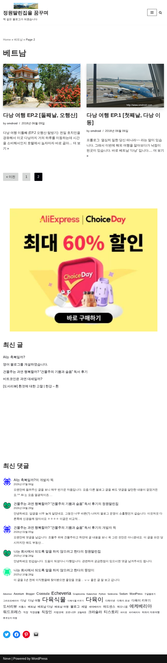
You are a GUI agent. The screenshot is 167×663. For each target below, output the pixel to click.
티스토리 (111, 612)
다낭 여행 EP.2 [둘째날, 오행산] (40, 115)
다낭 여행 (34, 600)
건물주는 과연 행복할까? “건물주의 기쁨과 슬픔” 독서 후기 (45, 371)
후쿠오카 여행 (10, 618)
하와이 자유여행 (151, 612)
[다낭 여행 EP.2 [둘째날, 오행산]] (41, 85)
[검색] (160, 12)
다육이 (94, 599)
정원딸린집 (110, 504)
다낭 (23, 600)
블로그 (75, 606)
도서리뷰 (10, 606)
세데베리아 (95, 606)
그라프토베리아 (11, 600)
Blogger (30, 594)
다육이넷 (110, 600)
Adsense (7, 594)
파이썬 (123, 612)
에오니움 (122, 606)
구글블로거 (150, 594)
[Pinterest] (26, 634)
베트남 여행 (62, 606)
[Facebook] (16, 634)
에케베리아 (141, 606)
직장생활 (35, 612)
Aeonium (19, 594)
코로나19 (70, 612)
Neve (7, 658)
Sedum (123, 593)
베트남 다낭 (45, 606)
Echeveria (61, 593)
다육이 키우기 (141, 600)
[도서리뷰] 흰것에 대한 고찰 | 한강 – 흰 (31, 386)
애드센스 (109, 606)
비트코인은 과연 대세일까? (22, 379)
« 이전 (10, 176)
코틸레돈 (81, 612)
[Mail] (36, 634)
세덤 (84, 606)
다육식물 (54, 599)
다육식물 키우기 (76, 600)
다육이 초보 (123, 600)
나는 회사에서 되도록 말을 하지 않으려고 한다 (47, 551)
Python (102, 594)
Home (7, 39)
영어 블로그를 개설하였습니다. (25, 364)
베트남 (18, 39)
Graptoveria (79, 594)
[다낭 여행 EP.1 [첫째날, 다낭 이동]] (125, 85)
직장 (25, 612)
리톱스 (22, 606)
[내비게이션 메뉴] (152, 12)
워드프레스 (12, 612)
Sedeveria (113, 594)
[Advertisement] (83, 425)
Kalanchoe (92, 594)
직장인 (47, 612)
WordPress (136, 594)
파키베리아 (134, 612)
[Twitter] (6, 634)
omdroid (12, 123)
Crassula (42, 593)
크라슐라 (95, 612)
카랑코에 (59, 612)
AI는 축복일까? (14, 357)
